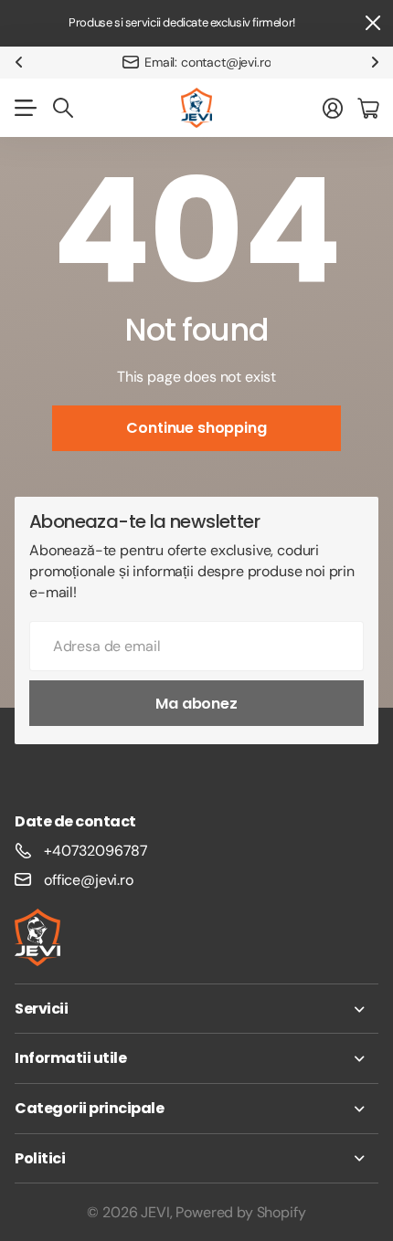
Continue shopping (196, 427)
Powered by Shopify (240, 1212)
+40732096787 (96, 850)
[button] (18, 63)
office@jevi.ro (88, 879)
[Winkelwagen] (367, 108)
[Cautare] (63, 108)
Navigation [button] (25, 108)
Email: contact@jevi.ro (207, 62)
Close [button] (372, 23)
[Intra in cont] (333, 108)
